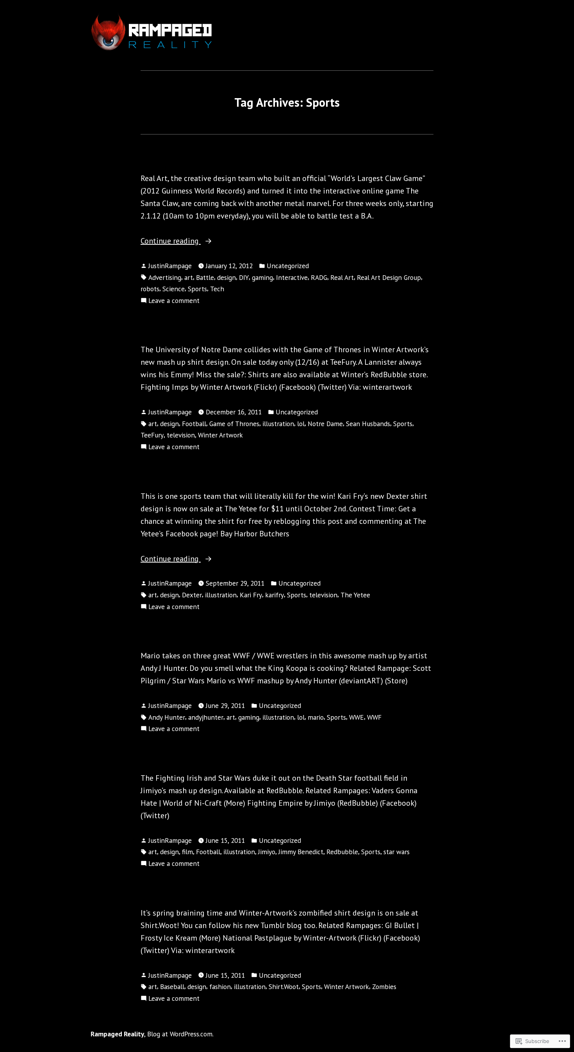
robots (150, 288)
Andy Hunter (166, 717)
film (187, 851)
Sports (197, 288)
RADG (319, 277)
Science (173, 288)
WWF (374, 717)
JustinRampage (170, 265)
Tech (217, 288)
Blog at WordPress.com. (180, 1033)
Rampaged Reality (117, 1033)
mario (316, 717)
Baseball (172, 986)
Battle (205, 277)
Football (194, 423)
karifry (274, 594)
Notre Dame (325, 423)
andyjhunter (205, 717)
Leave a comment (174, 300)
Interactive (292, 277)
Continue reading (171, 241)
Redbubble (342, 851)
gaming (262, 277)
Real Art (342, 277)
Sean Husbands (368, 423)
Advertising (164, 277)
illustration (278, 423)
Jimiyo (266, 851)
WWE (356, 717)
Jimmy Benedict (300, 851)
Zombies (384, 986)
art (188, 277)
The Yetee (355, 594)
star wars (396, 851)
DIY (244, 277)
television (181, 434)
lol (301, 423)
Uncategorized (288, 265)
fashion (220, 986)
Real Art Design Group (389, 277)
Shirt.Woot (284, 986)
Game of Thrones (234, 423)
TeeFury (152, 434)
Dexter (192, 594)
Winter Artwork (220, 434)
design (226, 277)
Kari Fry (251, 594)
